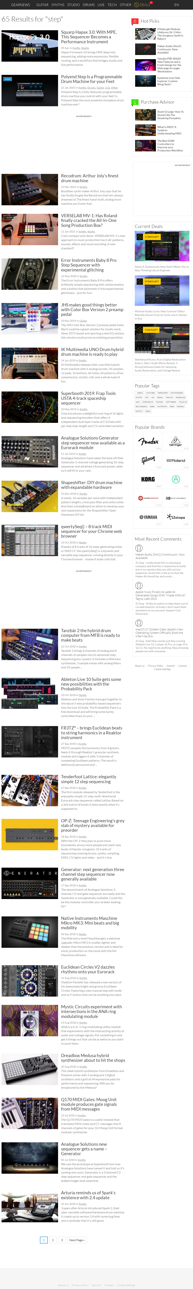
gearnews (20, 5)
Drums (89, 5)
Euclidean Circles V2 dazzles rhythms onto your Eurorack (88, 969)
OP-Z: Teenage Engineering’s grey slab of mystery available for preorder (93, 825)
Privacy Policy (155, 665)
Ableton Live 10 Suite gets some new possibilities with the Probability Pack (91, 684)
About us (140, 665)
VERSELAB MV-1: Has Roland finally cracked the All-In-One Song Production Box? (89, 220)
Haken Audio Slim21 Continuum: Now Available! (160, 556)
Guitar (42, 5)
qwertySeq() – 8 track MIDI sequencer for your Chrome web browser (91, 531)
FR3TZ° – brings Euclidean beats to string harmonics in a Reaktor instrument (91, 732)
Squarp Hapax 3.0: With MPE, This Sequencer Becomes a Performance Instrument (89, 36)
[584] (148, 460)
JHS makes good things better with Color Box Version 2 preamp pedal (92, 309)
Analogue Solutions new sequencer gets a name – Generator (84, 1148)
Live (101, 5)
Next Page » (77, 1240)
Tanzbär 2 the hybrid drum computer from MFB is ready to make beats (90, 635)
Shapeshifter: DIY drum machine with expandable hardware (91, 485)
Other (125, 5)
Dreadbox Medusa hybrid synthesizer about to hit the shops (93, 1058)
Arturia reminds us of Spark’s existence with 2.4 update (88, 1195)
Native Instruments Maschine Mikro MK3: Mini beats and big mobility (90, 922)
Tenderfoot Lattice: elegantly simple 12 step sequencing (88, 779)
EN (177, 5)
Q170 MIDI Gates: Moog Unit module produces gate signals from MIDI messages (89, 1104)
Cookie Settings (162, 669)
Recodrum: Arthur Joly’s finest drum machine (90, 178)
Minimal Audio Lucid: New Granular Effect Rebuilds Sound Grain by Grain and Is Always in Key (161, 300)
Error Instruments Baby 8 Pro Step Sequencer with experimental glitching (88, 264)
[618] (175, 441)
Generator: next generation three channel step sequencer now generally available (92, 874)
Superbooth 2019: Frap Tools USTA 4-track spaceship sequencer (88, 398)
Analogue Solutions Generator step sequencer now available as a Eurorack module (93, 442)
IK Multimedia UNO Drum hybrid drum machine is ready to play (92, 352)
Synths (57, 5)
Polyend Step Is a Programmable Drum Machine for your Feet (91, 79)
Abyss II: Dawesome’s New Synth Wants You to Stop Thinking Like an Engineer (162, 253)
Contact (182, 665)
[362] (176, 479)
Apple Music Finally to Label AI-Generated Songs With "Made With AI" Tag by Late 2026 (161, 595)
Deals (145, 5)
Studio (73, 5)
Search (187, 5)
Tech (112, 5)
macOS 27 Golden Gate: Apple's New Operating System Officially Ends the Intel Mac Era (159, 632)
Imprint (171, 665)
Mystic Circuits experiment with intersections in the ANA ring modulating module (91, 1011)
